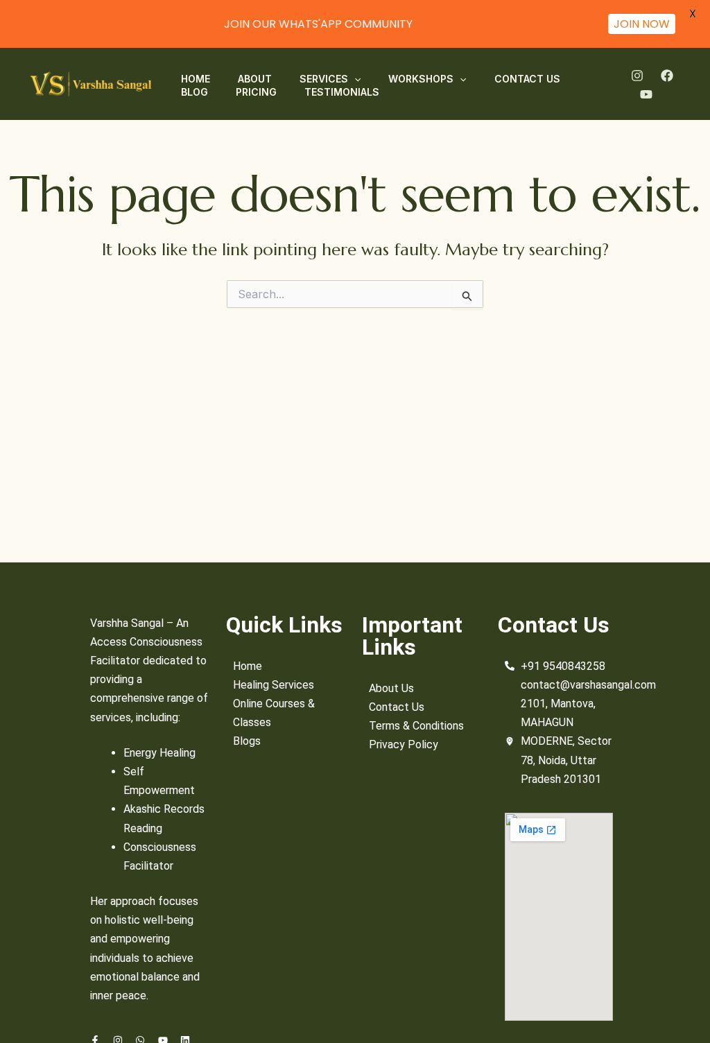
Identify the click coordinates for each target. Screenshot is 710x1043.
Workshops (420, 79)
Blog (194, 92)
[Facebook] (667, 75)
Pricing (256, 92)
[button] (354, 79)
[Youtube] (646, 94)
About (255, 79)
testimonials (341, 92)
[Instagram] (637, 75)
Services (324, 79)
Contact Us (527, 79)
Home (195, 79)
